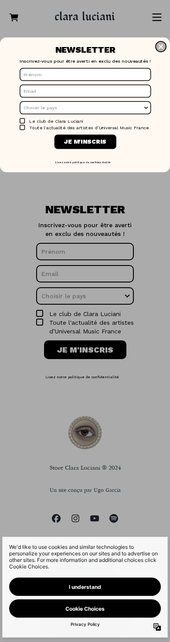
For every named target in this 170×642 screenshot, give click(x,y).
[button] (161, 46)
